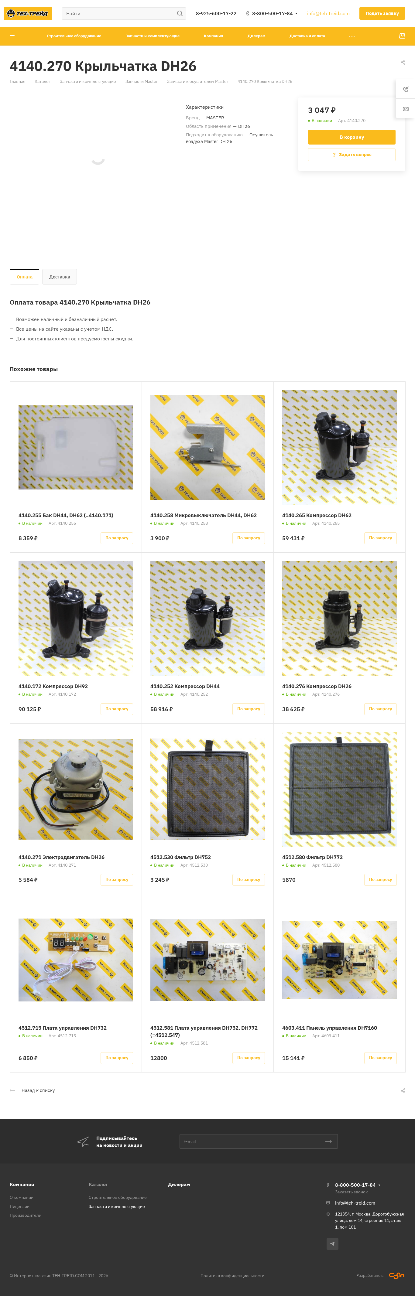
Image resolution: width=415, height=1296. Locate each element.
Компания (22, 1184)
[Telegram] (332, 1244)
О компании (21, 1197)
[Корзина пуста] (402, 36)
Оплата (25, 277)
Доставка (59, 277)
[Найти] (181, 13)
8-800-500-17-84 (272, 13)
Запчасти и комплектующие (117, 1206)
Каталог (98, 1184)
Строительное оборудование (118, 1197)
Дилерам (179, 1184)
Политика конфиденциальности (232, 1275)
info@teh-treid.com (328, 13)
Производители (25, 1215)
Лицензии (19, 1206)
